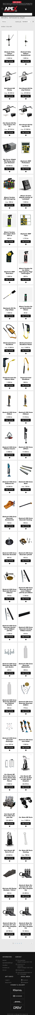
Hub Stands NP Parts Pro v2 (9, 851)
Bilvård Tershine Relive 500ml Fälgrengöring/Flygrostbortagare (25, 271)
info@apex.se (20, 970)
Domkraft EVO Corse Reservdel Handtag (26, 519)
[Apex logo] (10, 8)
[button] (9, 64)
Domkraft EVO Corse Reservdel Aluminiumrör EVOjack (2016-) (9, 628)
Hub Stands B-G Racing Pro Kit (25, 125)
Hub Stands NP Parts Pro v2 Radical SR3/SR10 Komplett (25, 778)
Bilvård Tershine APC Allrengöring (9, 198)
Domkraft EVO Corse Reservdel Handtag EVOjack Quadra (26, 628)
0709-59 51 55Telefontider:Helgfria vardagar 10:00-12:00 (24, 966)
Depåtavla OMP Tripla (25, 234)
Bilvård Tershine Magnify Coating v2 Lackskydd (25, 197)
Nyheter (5, 960)
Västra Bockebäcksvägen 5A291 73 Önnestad (24, 973)
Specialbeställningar (8, 962)
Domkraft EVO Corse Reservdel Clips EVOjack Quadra (9, 665)
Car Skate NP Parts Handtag (25, 851)
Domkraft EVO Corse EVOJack (26, 413)
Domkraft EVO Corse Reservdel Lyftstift (26, 553)
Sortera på (18, 21)
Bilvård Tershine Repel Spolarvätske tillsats (25, 308)
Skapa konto (8, 982)
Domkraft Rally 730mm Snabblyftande (9, 53)
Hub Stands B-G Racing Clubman (25, 89)
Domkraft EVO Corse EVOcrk (9, 413)
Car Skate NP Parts (25, 817)
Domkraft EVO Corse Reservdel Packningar (9, 739)
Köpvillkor (5, 965)
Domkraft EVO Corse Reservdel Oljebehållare (26, 665)
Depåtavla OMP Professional (25, 161)
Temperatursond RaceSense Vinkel (9, 378)
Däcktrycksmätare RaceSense (9, 343)
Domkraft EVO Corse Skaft (26, 482)
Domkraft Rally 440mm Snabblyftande (26, 53)
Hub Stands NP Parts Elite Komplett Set (9, 815)
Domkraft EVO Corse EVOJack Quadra (9, 448)
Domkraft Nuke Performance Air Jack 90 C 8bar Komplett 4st (9, 925)
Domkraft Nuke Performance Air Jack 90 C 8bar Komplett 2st (26, 925)
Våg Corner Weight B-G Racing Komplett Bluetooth (9, 161)
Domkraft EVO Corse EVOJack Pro (9, 482)
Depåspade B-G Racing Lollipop (9, 309)
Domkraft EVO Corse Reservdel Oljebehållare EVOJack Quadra (9, 702)
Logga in (7, 980)
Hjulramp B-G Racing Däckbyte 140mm (9, 889)
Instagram (25, 982)
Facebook (25, 980)
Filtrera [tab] (4, 21)
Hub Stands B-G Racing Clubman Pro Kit (9, 124)
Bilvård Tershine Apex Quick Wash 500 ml (9, 233)
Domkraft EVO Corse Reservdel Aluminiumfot (9, 518)
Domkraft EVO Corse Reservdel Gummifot (9, 553)
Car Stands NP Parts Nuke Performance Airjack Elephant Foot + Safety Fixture (9, 778)
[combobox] (17, 14)
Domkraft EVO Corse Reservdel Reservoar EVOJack (9, 591)
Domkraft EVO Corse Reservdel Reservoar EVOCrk (26, 703)
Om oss (4, 970)
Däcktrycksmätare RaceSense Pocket (25, 343)
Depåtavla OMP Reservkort (9, 272)
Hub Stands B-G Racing (9, 89)
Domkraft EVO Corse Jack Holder (26, 740)
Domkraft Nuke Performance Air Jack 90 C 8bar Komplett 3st (26, 887)
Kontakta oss (6, 967)
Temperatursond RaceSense (25, 378)
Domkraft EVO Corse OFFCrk (26, 448)
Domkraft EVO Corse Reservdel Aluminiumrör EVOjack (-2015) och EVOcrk (26, 590)
